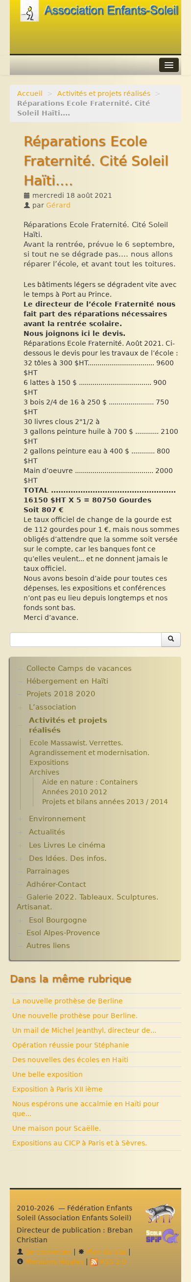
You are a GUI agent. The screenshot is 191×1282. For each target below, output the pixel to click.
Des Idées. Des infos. (68, 858)
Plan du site (105, 1252)
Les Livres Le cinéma (67, 845)
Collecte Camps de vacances (79, 668)
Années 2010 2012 (74, 792)
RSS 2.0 (112, 1261)
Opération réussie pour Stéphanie (70, 1045)
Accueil (30, 93)
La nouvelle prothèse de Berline (67, 1001)
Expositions (49, 762)
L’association (52, 707)
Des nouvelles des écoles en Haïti (70, 1060)
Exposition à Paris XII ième (57, 1089)
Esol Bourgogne (58, 920)
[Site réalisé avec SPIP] (163, 1215)
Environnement (57, 818)
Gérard (58, 205)
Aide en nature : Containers (90, 782)
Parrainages (48, 871)
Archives (44, 772)
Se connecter (48, 1252)
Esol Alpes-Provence (63, 932)
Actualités (47, 832)
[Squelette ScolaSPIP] (165, 1238)
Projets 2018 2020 (61, 693)
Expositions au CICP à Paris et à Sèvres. (79, 1143)
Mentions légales (54, 1261)
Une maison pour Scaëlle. (56, 1128)
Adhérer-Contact (56, 884)
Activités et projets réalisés (103, 93)
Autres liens (48, 945)
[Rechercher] (171, 639)
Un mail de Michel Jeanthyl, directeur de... (84, 1030)
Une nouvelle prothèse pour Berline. (75, 1016)
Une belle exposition (47, 1074)
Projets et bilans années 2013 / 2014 (105, 802)
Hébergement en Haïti (67, 681)
